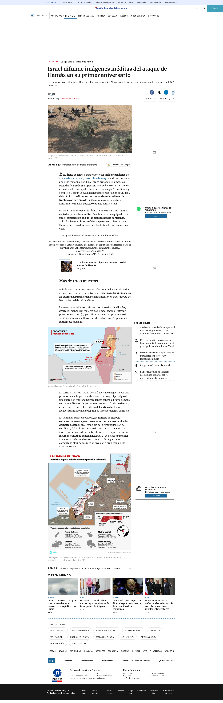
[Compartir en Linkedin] (166, 93)
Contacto (67, 660)
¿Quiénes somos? (167, 660)
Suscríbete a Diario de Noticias (136, 660)
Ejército (116, 568)
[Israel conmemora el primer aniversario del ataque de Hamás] (66, 266)
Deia (71, 673)
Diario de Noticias (103, 673)
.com (51, 660)
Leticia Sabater (57, 630)
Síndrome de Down (79, 637)
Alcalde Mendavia (134, 630)
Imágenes (73, 568)
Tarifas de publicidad (131, 678)
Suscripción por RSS (157, 676)
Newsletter (107, 660)
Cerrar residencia (105, 637)
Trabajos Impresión (157, 673)
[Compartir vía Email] (173, 93)
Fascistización (57, 643)
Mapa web (127, 676)
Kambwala (155, 630)
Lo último (142, 323)
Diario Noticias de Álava (78, 676)
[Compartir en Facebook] (152, 93)
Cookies (121, 691)
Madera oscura (148, 637)
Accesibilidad (141, 691)
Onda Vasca (101, 678)
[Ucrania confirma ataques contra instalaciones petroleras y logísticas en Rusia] (63, 586)
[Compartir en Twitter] (159, 93)
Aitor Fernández (80, 630)
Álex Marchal (127, 637)
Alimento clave (79, 643)
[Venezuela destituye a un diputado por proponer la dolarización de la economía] (128, 586)
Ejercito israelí (103, 568)
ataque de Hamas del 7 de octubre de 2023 (82, 178)
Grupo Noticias (87, 568)
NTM (50, 612)
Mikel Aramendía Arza (107, 630)
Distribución (127, 673)
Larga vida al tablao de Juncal (77, 62)
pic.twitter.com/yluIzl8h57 (89, 251)
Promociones (87, 660)
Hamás (62, 568)
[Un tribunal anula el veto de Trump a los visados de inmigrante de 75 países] (95, 586)
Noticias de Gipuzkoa (104, 676)
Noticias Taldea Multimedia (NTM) (82, 678)
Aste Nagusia (56, 637)
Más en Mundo (59, 575)
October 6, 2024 (106, 254)
